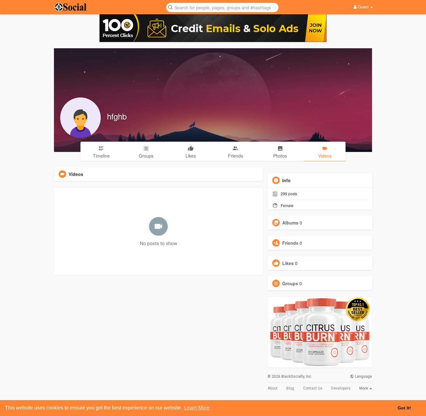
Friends (290, 242)
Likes (288, 263)
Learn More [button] (197, 407)
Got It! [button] (404, 407)
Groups (290, 283)
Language (363, 376)
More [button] (364, 388)
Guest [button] (363, 7)
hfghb (117, 116)
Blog (290, 388)
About (273, 388)
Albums (290, 222)
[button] (222, 7)
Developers (341, 388)
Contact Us (312, 388)
